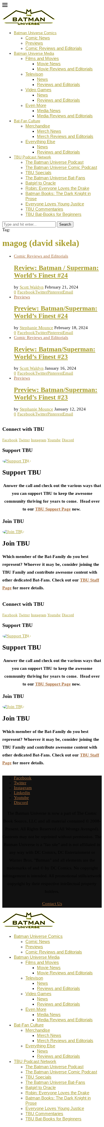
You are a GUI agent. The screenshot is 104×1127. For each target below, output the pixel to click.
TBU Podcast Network (32, 157)
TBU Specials (38, 172)
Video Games (38, 89)
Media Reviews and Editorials (65, 115)
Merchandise (37, 125)
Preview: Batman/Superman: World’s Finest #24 (55, 312)
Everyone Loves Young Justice (54, 203)
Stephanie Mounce (36, 327)
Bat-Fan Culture (27, 121)
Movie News (49, 63)
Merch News (49, 131)
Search (65, 224)
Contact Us (52, 903)
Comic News (37, 37)
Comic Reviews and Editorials (53, 48)
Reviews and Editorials (58, 84)
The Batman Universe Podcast (54, 162)
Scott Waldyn (32, 287)
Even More (35, 105)
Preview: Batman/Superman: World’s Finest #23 (55, 393)
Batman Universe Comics (35, 33)
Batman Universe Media (34, 53)
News (42, 79)
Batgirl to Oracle (40, 182)
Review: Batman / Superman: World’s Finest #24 (56, 271)
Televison (34, 74)
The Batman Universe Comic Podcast (61, 167)
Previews (34, 43)
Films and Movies (42, 58)
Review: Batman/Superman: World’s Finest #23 (54, 353)
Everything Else (40, 141)
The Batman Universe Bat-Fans (55, 177)
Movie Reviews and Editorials (65, 68)
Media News (49, 110)
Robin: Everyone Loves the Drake (57, 188)
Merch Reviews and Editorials (65, 136)
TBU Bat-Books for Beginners (53, 214)
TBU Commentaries (44, 209)
